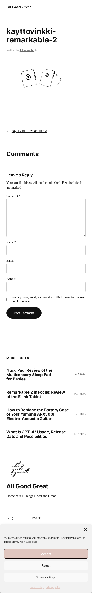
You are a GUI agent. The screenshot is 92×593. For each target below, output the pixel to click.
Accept (46, 554)
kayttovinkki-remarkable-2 (29, 131)
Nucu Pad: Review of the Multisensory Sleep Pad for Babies (29, 374)
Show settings (46, 577)
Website (11, 278)
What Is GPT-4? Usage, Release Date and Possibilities (36, 434)
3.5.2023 (80, 414)
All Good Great (18, 7)
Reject (46, 565)
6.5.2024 (80, 374)
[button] (85, 529)
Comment (13, 196)
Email (11, 260)
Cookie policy (37, 587)
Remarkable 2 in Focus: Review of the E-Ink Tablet (35, 394)
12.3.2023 (80, 434)
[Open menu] (83, 7)
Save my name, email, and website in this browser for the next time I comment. (48, 299)
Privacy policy (53, 587)
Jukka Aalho (27, 50)
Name (11, 242)
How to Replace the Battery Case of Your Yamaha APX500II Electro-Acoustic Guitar (37, 414)
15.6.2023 (80, 394)
